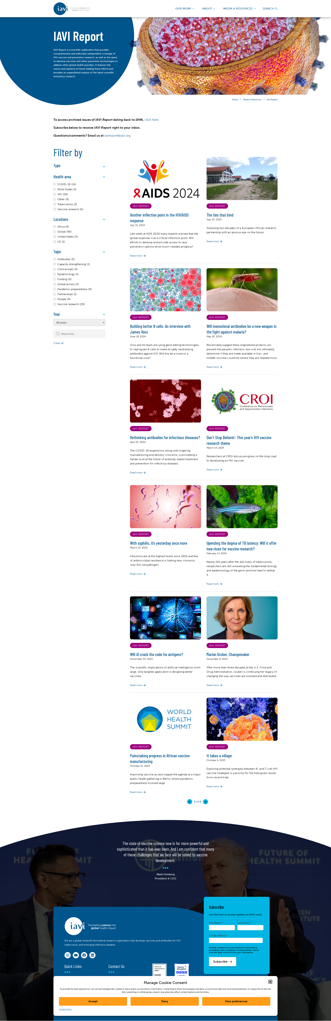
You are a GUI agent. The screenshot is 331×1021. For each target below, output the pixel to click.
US (61, 241)
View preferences (236, 1001)
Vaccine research (70, 209)
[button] (270, 981)
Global (64, 231)
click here (151, 120)
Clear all (58, 343)
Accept (93, 1001)
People (64, 299)
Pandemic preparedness (74, 289)
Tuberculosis (67, 204)
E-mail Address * (218, 935)
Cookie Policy (65, 1009)
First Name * (216, 922)
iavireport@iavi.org (117, 135)
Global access (68, 284)
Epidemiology (67, 274)
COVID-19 (66, 184)
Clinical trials (67, 269)
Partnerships (67, 294)
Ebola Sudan (66, 189)
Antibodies (66, 259)
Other (63, 199)
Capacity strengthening (73, 264)
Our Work (183, 8)
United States (67, 236)
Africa (63, 226)
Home (235, 99)
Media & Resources (238, 8)
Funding (64, 279)
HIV (62, 194)
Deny (164, 1001)
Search (269, 8)
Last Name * (244, 922)
